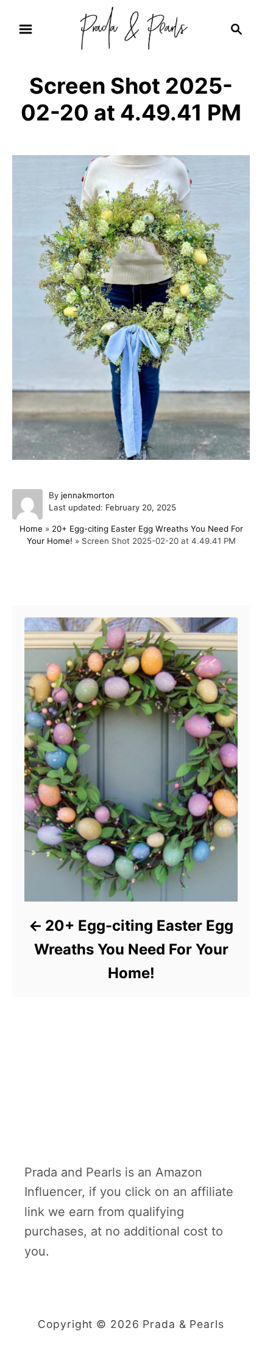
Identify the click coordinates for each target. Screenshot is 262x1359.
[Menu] (25, 29)
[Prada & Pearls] (131, 28)
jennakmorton (88, 495)
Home (31, 529)
